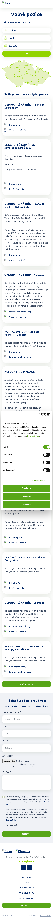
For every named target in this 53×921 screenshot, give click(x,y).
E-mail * (6, 727)
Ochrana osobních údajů (18, 857)
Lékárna (12, 30)
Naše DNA (26, 877)
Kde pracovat (26, 888)
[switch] (46, 455)
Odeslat (25, 834)
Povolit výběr (26, 496)
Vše (26, 54)
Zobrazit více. (11, 820)
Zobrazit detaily (38, 480)
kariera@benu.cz (26, 861)
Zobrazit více (33, 436)
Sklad (11, 38)
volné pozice (25, 905)
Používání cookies (38, 857)
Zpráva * (6, 772)
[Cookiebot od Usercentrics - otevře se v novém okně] (39, 414)
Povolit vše (26, 488)
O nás (26, 882)
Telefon (6, 741)
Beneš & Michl (45, 916)
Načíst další (26, 684)
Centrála (13, 46)
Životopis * (7, 756)
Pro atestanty (26, 898)
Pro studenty (26, 893)
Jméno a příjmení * (11, 712)
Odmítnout (26, 504)
